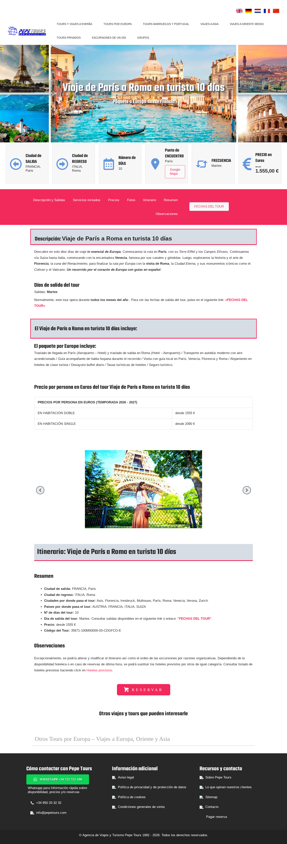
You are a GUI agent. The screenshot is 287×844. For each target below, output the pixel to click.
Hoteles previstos (99, 670)
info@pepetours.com (51, 813)
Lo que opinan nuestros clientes (228, 787)
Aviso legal (126, 777)
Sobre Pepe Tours (218, 777)
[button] (94, 24)
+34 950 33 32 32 (48, 803)
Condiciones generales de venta (141, 807)
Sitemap (211, 797)
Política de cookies (132, 797)
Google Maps (175, 171)
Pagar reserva (216, 817)
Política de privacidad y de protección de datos (152, 787)
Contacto (211, 807)
